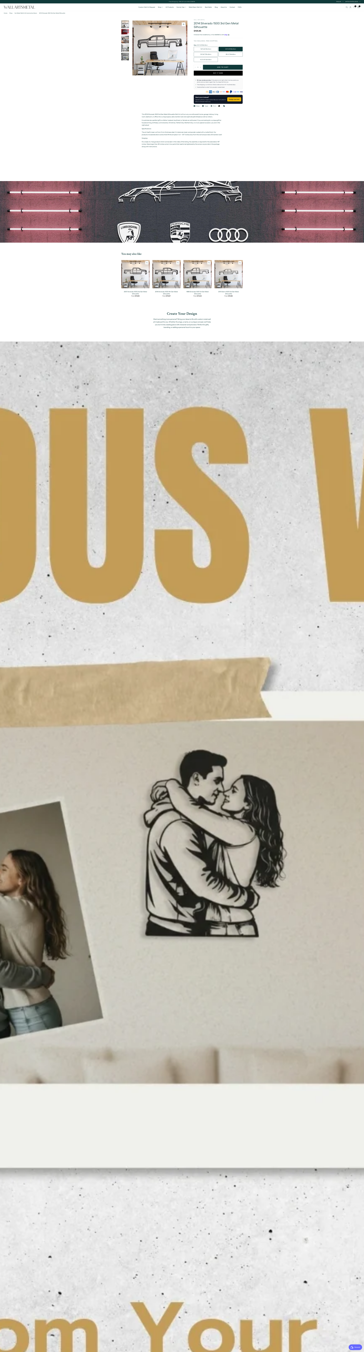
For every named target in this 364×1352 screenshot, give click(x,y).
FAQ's (239, 7)
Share (198, 106)
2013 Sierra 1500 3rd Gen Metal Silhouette (228, 293)
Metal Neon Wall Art (195, 7)
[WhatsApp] (219, 106)
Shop (159, 7)
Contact (232, 7)
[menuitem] (147, 7)
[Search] (347, 7)
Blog (216, 7)
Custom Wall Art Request (146, 7)
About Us (224, 7)
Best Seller (208, 7)
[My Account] (350, 7)
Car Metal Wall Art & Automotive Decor (26, 13)
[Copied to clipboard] (224, 106)
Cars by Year (181, 7)
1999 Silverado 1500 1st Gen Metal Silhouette (197, 293)
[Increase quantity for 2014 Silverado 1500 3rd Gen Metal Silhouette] (200, 67)
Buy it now (218, 73)
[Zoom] (184, 24)
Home (5, 13)
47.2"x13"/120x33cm (206, 59)
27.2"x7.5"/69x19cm (230, 49)
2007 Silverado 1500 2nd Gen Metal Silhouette (135, 293)
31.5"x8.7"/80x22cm (205, 54)
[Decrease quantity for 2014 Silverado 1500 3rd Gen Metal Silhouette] (195, 67)
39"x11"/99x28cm (231, 54)
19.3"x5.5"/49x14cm (205, 49)
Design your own (234, 99)
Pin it (214, 106)
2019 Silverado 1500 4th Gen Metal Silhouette (166, 293)
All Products (170, 7)
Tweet (206, 106)
